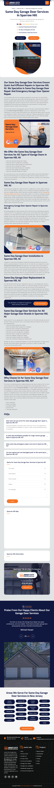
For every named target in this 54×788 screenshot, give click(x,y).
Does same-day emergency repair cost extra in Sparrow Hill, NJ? (26, 445)
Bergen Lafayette (9, 701)
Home (13, 8)
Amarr (38, 761)
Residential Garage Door (27, 768)
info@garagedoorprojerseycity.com (45, 739)
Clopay (38, 758)
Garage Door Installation (27, 766)
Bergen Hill (9, 711)
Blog (22, 751)
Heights (21, 705)
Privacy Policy (24, 758)
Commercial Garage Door (27, 770)
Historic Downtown (33, 718)
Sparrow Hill (20, 8)
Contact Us (24, 756)
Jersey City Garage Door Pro (26, 785)
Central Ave (21, 709)
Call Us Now (33, 38)
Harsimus (44, 709)
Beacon (9, 707)
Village (44, 722)
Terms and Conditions (26, 761)
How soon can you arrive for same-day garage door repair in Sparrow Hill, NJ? (26, 422)
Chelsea (21, 714)
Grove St (44, 701)
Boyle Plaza (45, 714)
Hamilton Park (44, 705)
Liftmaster (39, 756)
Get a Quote (26, 587)
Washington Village (33, 708)
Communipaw (9, 716)
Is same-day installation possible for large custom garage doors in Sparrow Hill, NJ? (25, 436)
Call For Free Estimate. (41, 303)
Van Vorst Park (44, 718)
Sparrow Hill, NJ (11, 739)
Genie (38, 763)
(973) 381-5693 (27, 583)
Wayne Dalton (40, 751)
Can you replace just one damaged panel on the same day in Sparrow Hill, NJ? (26, 453)
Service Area (20, 38)
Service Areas (24, 753)
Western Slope (33, 713)
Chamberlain (40, 753)
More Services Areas (27, 728)
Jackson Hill (21, 701)
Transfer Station (33, 701)
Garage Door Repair (26, 763)
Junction (9, 720)
